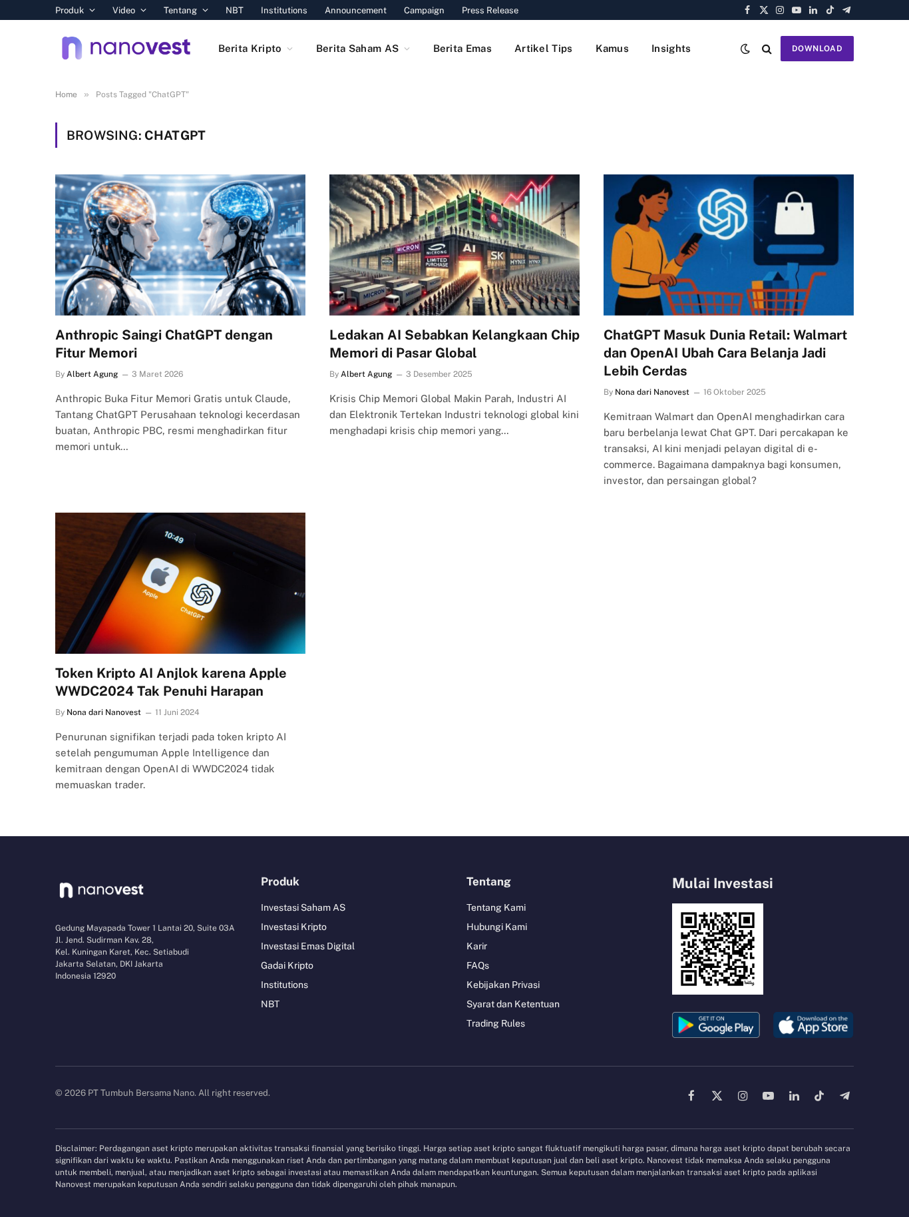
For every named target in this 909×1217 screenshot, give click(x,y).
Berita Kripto (250, 48)
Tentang (180, 10)
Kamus (613, 48)
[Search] (767, 48)
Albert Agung (92, 374)
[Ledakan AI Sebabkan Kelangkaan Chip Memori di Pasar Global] (454, 245)
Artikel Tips (543, 48)
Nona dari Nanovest (652, 392)
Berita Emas (462, 48)
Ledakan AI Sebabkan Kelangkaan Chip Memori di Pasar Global (454, 344)
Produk (69, 10)
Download (817, 48)
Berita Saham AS (357, 48)
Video (123, 10)
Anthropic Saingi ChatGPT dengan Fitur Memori (164, 344)
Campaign (424, 10)
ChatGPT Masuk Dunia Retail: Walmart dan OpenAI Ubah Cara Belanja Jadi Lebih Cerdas (725, 353)
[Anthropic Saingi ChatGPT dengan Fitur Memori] (180, 245)
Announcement (356, 10)
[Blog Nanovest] (126, 48)
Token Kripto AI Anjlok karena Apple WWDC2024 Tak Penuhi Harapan (171, 682)
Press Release (490, 10)
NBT (235, 10)
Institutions (284, 10)
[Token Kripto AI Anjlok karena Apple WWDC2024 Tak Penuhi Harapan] (180, 583)
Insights (671, 48)
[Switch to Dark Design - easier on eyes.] (745, 48)
